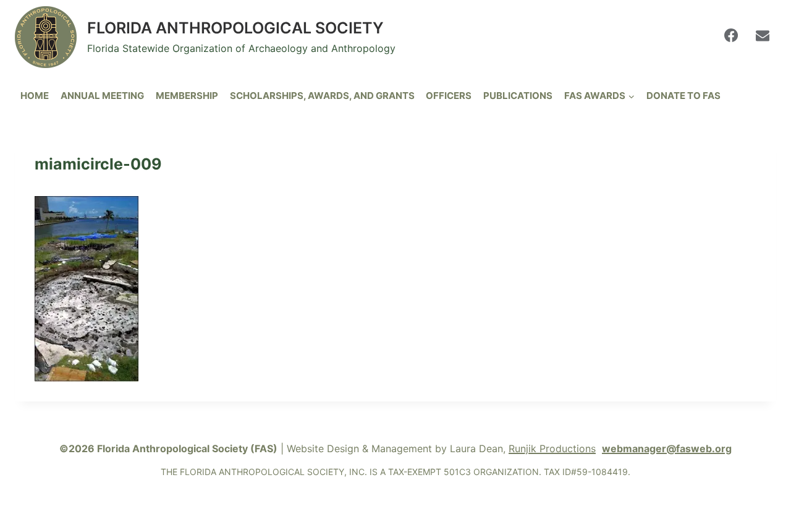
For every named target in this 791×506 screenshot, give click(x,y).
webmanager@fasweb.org (667, 448)
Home (34, 95)
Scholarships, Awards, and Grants (322, 95)
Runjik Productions (552, 448)
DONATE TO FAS (683, 95)
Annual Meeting (102, 95)
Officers (449, 95)
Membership (187, 95)
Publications (517, 95)
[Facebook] (731, 35)
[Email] (762, 35)
